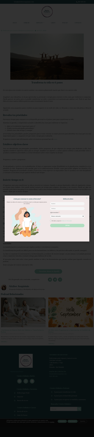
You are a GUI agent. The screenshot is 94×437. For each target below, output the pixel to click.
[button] (86, 198)
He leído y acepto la (62, 220)
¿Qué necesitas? (54, 212)
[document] (47, 218)
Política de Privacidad (66, 220)
